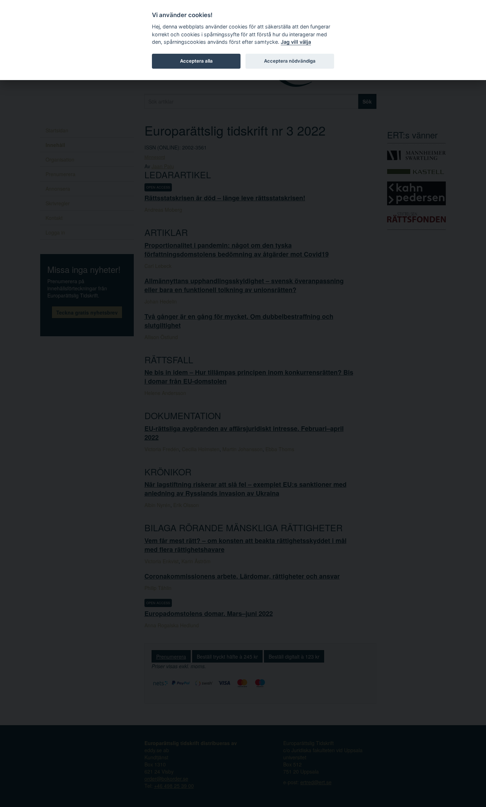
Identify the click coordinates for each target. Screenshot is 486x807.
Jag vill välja (296, 42)
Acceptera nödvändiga (290, 61)
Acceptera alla (196, 61)
